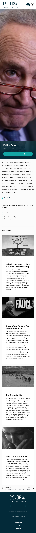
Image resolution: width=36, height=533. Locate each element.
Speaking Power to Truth (16, 456)
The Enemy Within (14, 395)
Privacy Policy (18, 514)
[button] (28, 4)
